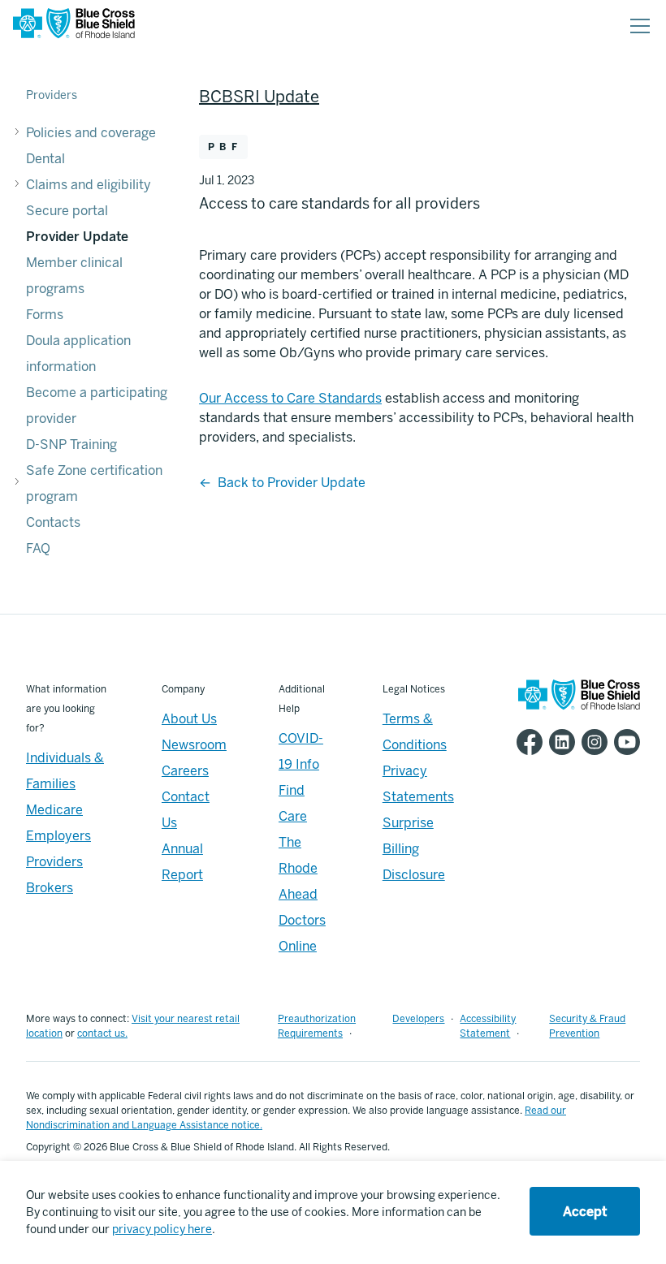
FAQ (38, 548)
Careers (185, 771)
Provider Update (77, 236)
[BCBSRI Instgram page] (591, 742)
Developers (418, 1019)
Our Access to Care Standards (290, 398)
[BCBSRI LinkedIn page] (559, 742)
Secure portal (67, 210)
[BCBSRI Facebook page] (526, 742)
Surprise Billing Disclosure (414, 848)
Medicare (54, 810)
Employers (58, 835)
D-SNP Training (71, 444)
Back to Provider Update (291, 482)
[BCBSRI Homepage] (74, 26)
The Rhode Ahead (298, 868)
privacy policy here (162, 1229)
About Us (189, 719)
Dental (45, 158)
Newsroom (194, 745)
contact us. (102, 1033)
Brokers (49, 887)
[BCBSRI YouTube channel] (624, 742)
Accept (585, 1211)
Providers (51, 95)
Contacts (53, 522)
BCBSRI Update (259, 96)
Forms (44, 314)
